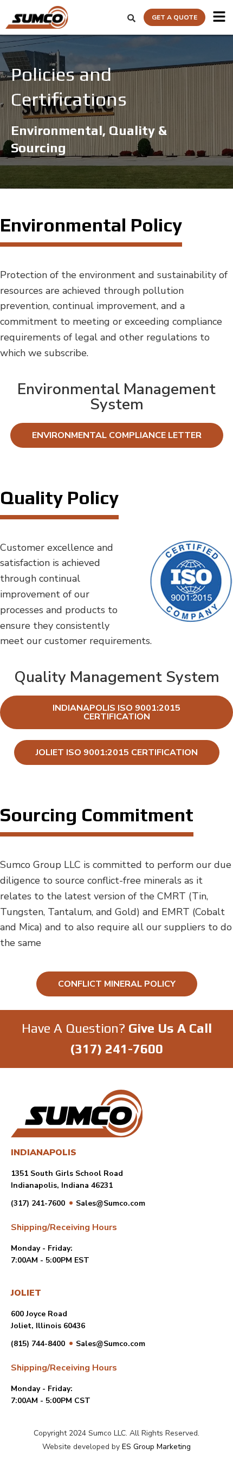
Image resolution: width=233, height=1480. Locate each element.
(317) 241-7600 (116, 1048)
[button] (219, 17)
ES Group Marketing (156, 1447)
